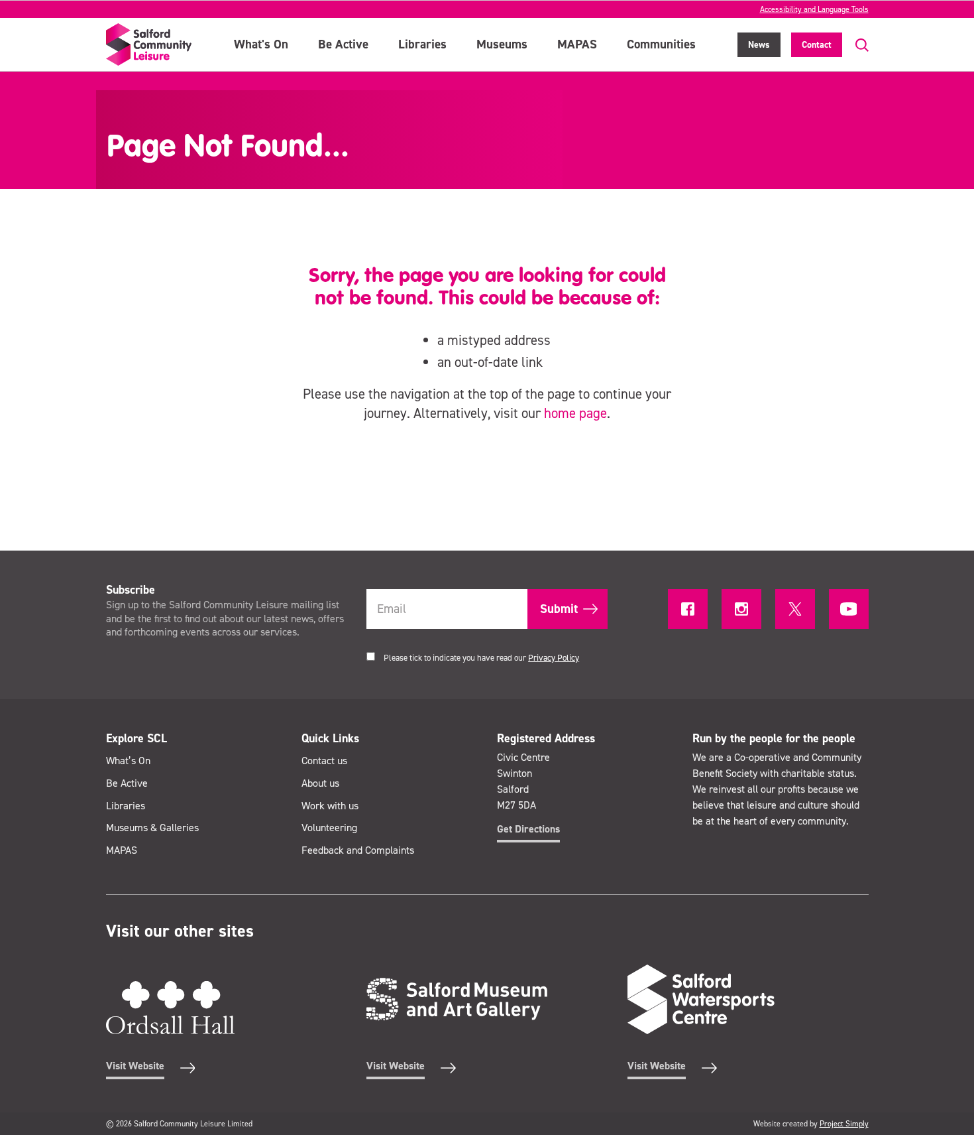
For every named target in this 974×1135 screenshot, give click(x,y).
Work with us (329, 806)
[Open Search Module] (855, 45)
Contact (817, 44)
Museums (501, 44)
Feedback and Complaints (357, 850)
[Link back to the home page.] (149, 44)
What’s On (128, 761)
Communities (661, 44)
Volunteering (329, 828)
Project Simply (844, 1123)
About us (320, 783)
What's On (261, 44)
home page (575, 413)
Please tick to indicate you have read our (481, 657)
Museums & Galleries (152, 828)
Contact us (324, 761)
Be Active (343, 44)
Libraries (422, 44)
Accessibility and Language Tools (814, 9)
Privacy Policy (553, 657)
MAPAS (577, 44)
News (759, 44)
